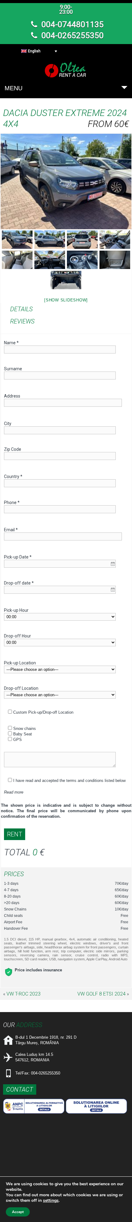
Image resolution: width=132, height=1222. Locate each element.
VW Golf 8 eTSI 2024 (101, 994)
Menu (13, 88)
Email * (11, 529)
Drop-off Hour (17, 635)
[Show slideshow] (66, 300)
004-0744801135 (71, 24)
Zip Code (12, 449)
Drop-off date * (19, 583)
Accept (18, 1211)
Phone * (12, 502)
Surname (13, 368)
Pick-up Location (20, 662)
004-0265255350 (71, 35)
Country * (13, 476)
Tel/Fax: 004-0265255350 (37, 1073)
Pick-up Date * (18, 557)
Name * (11, 342)
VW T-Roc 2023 (23, 994)
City (7, 423)
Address (12, 396)
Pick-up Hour (16, 610)
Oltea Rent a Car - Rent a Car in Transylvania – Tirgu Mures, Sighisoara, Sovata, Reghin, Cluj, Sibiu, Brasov (66, 69)
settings (51, 1200)
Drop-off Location (21, 688)
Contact (19, 1089)
